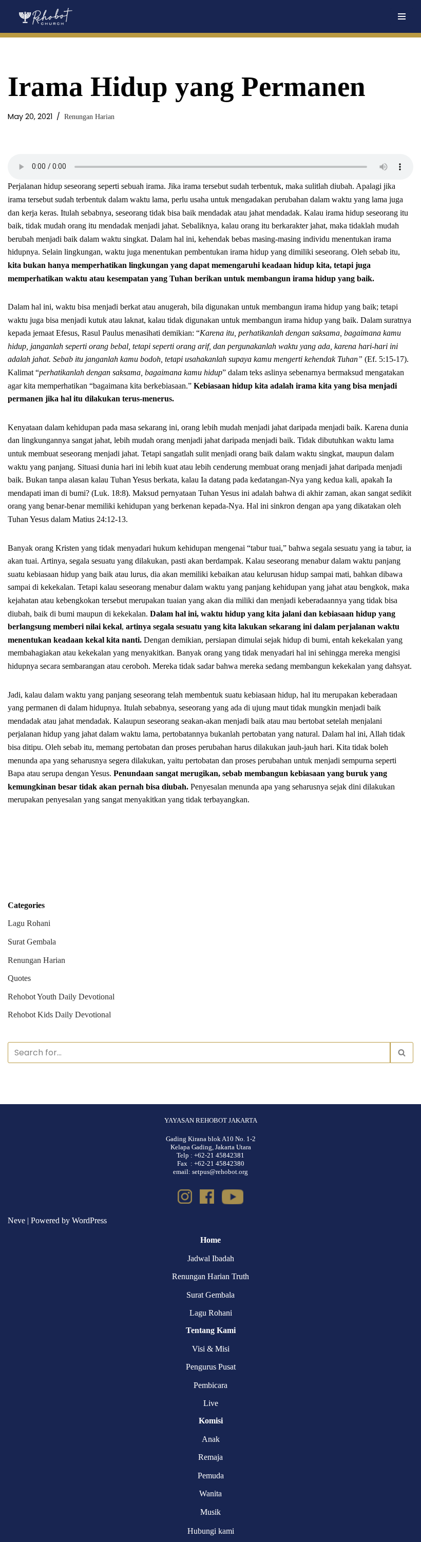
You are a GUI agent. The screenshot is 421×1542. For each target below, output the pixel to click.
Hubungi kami (210, 1531)
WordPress (89, 1220)
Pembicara (210, 1385)
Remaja (210, 1457)
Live (210, 1403)
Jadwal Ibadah (210, 1258)
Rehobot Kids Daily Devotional (59, 1014)
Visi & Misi (210, 1348)
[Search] (401, 1052)
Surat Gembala (32, 941)
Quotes (19, 978)
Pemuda (211, 1475)
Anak (211, 1439)
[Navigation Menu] (401, 16)
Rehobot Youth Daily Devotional (61, 996)
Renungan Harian (89, 116)
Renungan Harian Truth (210, 1276)
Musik (210, 1512)
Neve (16, 1220)
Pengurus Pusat (211, 1366)
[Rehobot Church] (45, 16)
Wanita (210, 1493)
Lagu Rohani (29, 923)
